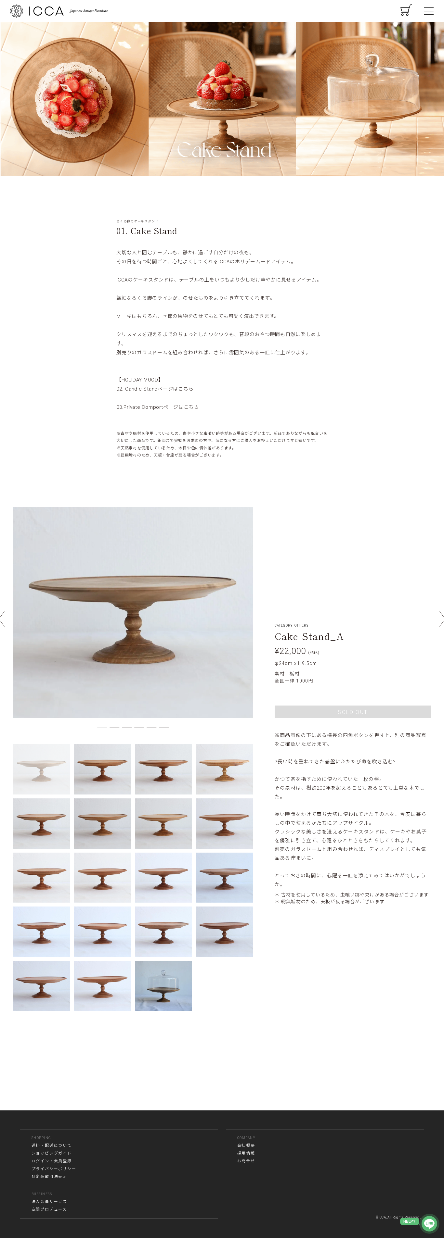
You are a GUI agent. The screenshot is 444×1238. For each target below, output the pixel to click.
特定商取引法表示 (49, 1176)
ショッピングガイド (52, 1153)
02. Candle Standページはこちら (154, 389)
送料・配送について (52, 1145)
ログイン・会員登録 (52, 1161)
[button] (102, 728)
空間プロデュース (49, 1209)
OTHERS (301, 625)
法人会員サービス (49, 1201)
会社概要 (246, 1145)
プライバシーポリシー (54, 1169)
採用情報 (246, 1153)
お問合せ (246, 1161)
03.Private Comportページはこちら (157, 407)
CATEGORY (284, 625)
